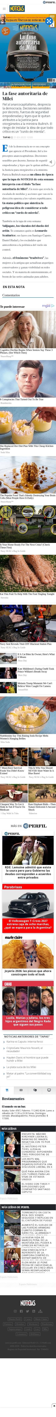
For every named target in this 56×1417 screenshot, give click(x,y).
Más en (16, 826)
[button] (51, 162)
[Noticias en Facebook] (21, 1311)
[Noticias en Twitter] (27, 1311)
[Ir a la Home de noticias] (28, 1303)
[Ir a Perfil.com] (49, 2)
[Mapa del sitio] (40, 1311)
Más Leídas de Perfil (15, 1207)
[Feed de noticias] (33, 1311)
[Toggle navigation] (5, 9)
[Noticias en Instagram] (15, 1311)
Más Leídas (9, 1129)
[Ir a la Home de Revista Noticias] (16, 8)
